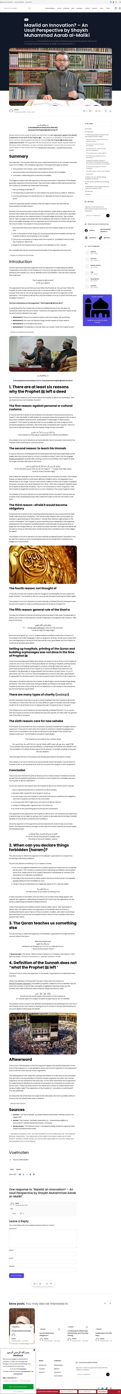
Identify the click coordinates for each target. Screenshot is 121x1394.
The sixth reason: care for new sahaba (98, 171)
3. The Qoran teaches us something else (97, 182)
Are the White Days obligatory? (47, 1334)
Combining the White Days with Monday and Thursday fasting (77, 1333)
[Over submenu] (103, 8)
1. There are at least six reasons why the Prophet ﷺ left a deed (97, 135)
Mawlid (18, 1169)
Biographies (95, 279)
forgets (12, 459)
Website (11, 1266)
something (19, 459)
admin (16, 110)
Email (11, 1258)
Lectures (94, 258)
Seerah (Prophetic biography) (20, 984)
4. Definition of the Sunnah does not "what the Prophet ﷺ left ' (97, 187)
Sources (87, 194)
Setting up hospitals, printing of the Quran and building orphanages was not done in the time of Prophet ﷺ (98, 162)
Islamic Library (96, 265)
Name (11, 1250)
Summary (88, 129)
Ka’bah (67, 729)
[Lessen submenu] (97, 8)
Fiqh (26, 19)
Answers (93, 286)
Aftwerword (89, 191)
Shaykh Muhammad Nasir (21, 1331)
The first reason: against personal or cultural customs (97, 140)
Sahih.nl (93, 252)
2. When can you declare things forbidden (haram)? (95, 178)
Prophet (70, 456)
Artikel (12, 1169)
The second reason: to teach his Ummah (95, 145)
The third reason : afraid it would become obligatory (96, 149)
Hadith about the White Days (104, 1334)
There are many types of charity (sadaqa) (96, 167)
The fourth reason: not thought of (96, 153)
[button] (120, 2)
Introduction (89, 132)
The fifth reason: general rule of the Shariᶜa (95, 157)
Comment (13, 1228)
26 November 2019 (22, 1205)
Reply (14, 1213)
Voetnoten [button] (19, 1152)
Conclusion (89, 174)
